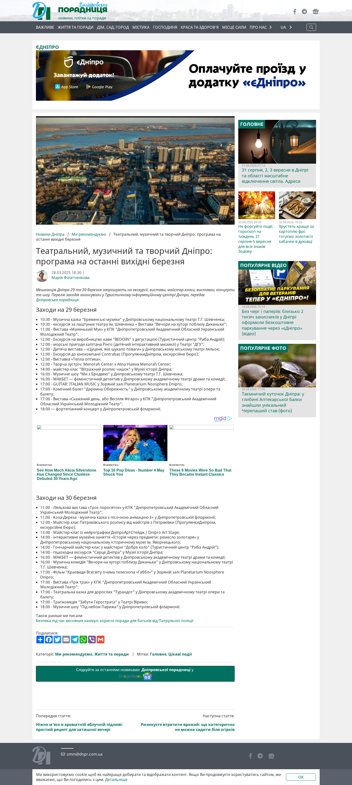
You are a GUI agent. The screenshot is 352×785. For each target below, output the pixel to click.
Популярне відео (263, 265)
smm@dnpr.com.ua (84, 754)
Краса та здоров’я (200, 27)
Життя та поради (75, 27)
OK (301, 777)
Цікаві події (180, 654)
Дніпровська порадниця (57, 299)
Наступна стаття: (188, 722)
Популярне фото (263, 348)
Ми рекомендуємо (89, 234)
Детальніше (116, 779)
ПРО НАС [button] (258, 27)
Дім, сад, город (113, 27)
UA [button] (284, 27)
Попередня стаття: (79, 722)
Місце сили (234, 27)
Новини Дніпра (50, 234)
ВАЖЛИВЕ (45, 27)
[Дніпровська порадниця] (44, 756)
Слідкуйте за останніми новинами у (135, 673)
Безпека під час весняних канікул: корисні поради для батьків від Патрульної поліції (114, 620)
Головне (158, 654)
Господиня (165, 27)
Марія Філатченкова (70, 277)
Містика (140, 27)
